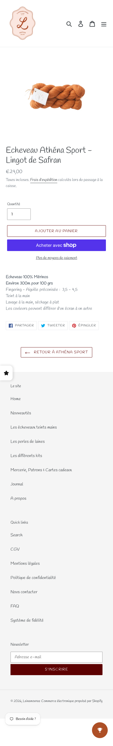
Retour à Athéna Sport (60, 352)
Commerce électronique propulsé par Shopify (71, 701)
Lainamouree (31, 701)
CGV (15, 549)
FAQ (15, 606)
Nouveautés (21, 413)
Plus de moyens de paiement (56, 258)
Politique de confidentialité (33, 578)
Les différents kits (26, 456)
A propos (18, 498)
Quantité (13, 204)
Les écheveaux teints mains (34, 427)
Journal (17, 484)
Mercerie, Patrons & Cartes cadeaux (41, 470)
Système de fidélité (27, 620)
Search (17, 535)
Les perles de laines (28, 441)
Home (16, 399)
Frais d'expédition (43, 180)
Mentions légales (25, 563)
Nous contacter (24, 592)
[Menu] (104, 24)
